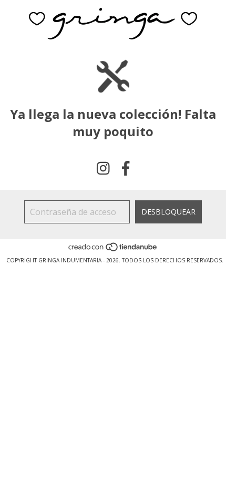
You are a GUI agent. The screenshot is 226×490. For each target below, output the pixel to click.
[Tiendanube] (113, 249)
